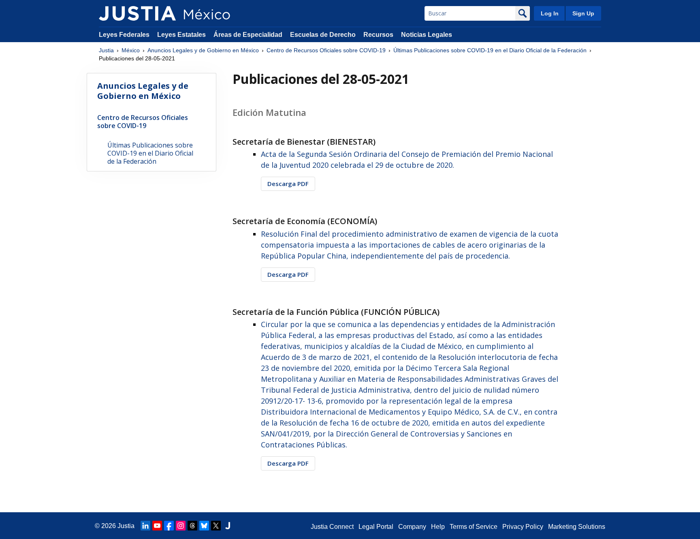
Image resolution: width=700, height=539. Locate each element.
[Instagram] (181, 525)
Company (412, 526)
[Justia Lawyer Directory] (228, 525)
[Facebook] (169, 525)
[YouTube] (157, 525)
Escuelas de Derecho (323, 34)
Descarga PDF (288, 184)
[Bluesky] (204, 525)
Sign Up (583, 13)
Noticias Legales (426, 34)
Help (438, 526)
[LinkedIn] (145, 525)
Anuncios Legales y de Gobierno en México (203, 50)
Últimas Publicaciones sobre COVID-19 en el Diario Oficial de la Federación (490, 50)
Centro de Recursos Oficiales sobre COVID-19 (326, 50)
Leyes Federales (124, 34)
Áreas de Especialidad (247, 34)
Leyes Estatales (181, 34)
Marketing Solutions (576, 526)
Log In (550, 13)
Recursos (378, 34)
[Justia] (137, 13)
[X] (216, 525)
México (131, 50)
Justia (106, 50)
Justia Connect (332, 526)
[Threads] (192, 525)
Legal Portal (376, 526)
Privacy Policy (522, 526)
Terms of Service (473, 526)
